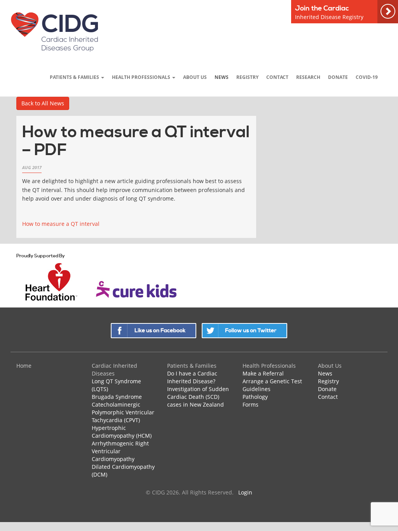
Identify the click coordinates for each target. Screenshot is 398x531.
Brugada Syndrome (117, 396)
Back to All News (42, 103)
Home (23, 365)
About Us (195, 77)
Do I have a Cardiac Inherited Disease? (192, 377)
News (222, 77)
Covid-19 (367, 77)
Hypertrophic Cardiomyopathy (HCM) (122, 431)
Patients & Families (75, 77)
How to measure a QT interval (61, 223)
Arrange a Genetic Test (272, 381)
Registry (247, 77)
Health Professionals (141, 77)
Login (245, 492)
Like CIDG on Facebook (153, 330)
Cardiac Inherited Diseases (114, 369)
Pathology (255, 396)
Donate (338, 77)
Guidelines (257, 389)
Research (308, 77)
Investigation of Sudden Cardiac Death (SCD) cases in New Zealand (198, 396)
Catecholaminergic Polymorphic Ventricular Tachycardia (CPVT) (123, 412)
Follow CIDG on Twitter (244, 330)
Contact (277, 77)
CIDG (54, 32)
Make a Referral (263, 373)
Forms (250, 404)
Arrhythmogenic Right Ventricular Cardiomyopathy (120, 451)
